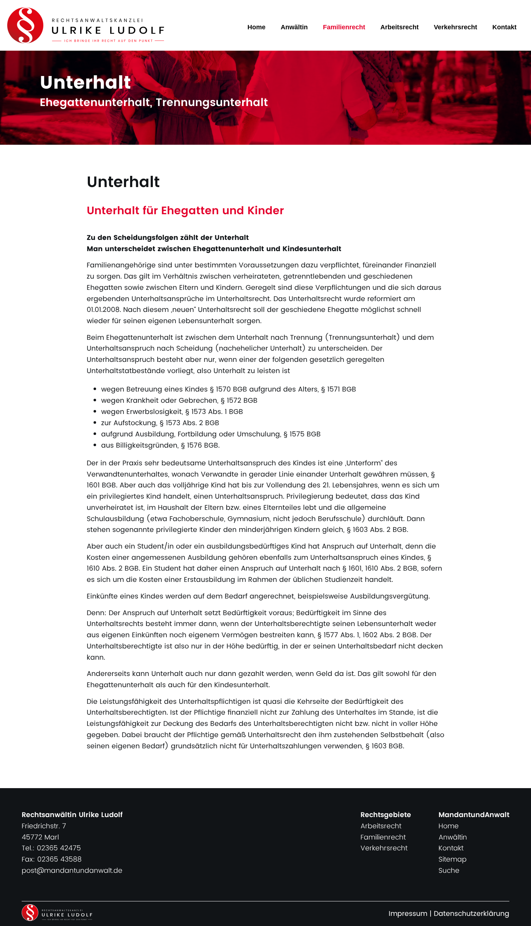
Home (256, 27)
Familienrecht (344, 27)
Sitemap (453, 859)
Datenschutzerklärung (471, 913)
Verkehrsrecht (455, 27)
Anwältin (294, 27)
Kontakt (504, 27)
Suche (449, 870)
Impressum (408, 913)
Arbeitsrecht (399, 27)
